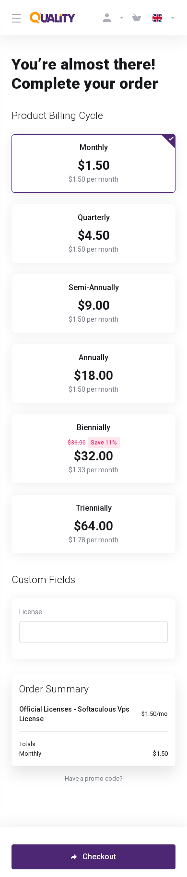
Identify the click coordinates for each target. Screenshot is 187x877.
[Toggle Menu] (15, 18)
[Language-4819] (162, 17)
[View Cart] (139, 17)
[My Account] (114, 17)
